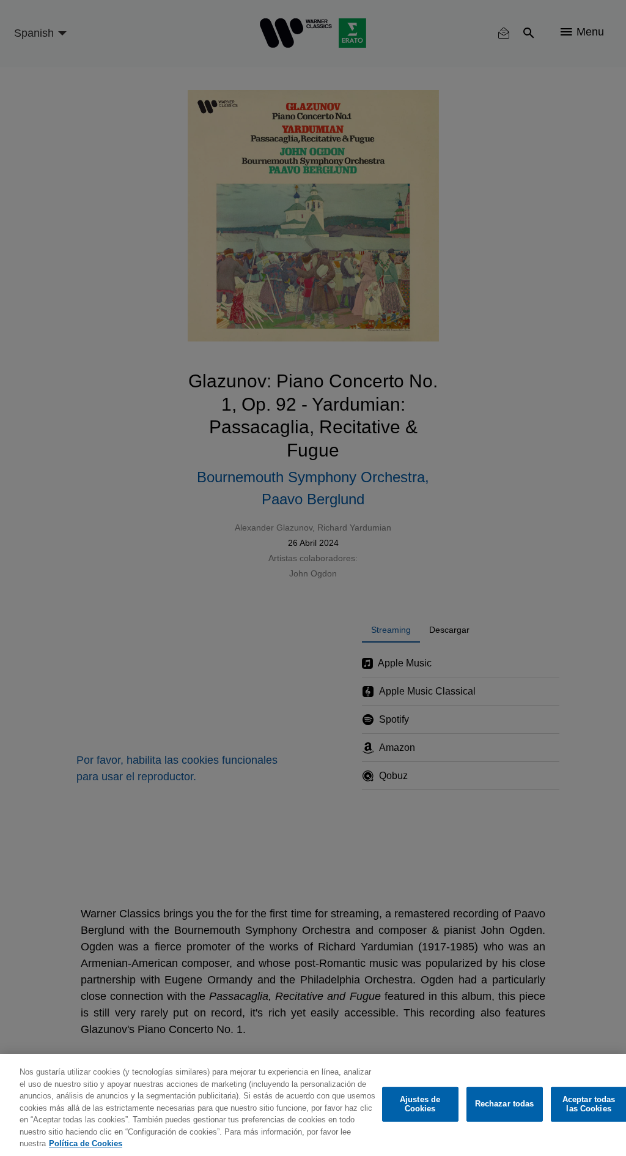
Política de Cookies (85, 1143)
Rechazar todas (504, 1103)
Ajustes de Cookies (420, 1104)
